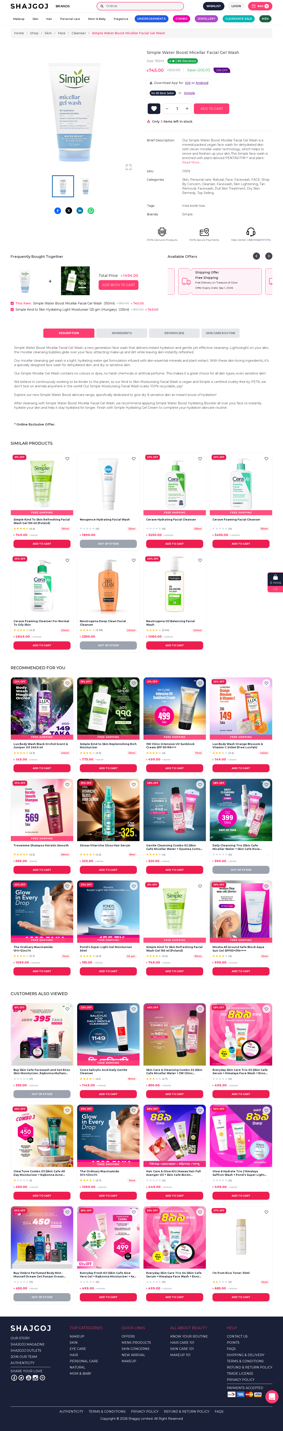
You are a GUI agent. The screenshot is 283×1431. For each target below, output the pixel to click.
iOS (188, 83)
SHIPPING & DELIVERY (245, 1355)
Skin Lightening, (247, 184)
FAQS (231, 1349)
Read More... (191, 162)
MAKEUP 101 (180, 1355)
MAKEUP (77, 1336)
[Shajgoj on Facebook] (14, 1377)
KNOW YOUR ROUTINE (189, 1336)
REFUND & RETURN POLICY (249, 1367)
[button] (74, 112)
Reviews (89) (174, 333)
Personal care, (201, 180)
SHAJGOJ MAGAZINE (28, 1344)
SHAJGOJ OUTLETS (26, 1351)
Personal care (70, 19)
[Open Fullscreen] (128, 166)
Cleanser (79, 33)
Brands (63, 6)
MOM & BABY (80, 1374)
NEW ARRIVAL (133, 1355)
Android (202, 83)
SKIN (74, 1343)
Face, (229, 180)
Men (265, 18)
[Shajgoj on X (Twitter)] (21, 1377)
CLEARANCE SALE (238, 18)
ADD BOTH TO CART (118, 285)
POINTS (233, 1343)
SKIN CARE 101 (182, 1349)
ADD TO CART (212, 109)
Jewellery (206, 18)
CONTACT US (237, 1336)
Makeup (18, 19)
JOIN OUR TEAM (24, 1357)
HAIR (74, 1355)
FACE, (256, 180)
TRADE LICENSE (240, 1374)
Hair (49, 19)
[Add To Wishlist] (154, 108)
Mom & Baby (97, 19)
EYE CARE (78, 1349)
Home (19, 33)
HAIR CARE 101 (182, 1343)
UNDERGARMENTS (151, 18)
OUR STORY (20, 1338)
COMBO (181, 18)
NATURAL (77, 1367)
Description (69, 333)
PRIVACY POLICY (240, 1380)
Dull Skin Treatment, (231, 188)
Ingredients (122, 333)
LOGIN (236, 6)
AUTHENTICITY (22, 1363)
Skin (35, 19)
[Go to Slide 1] (63, 186)
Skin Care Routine (220, 333)
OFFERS (128, 1336)
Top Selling (205, 193)
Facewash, (242, 180)
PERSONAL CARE (84, 1361)
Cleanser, (209, 184)
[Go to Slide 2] (86, 186)
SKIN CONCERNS (135, 1349)
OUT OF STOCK (108, 543)
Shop (34, 33)
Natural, (219, 180)
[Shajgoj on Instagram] (35, 1377)
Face (61, 33)
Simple (189, 93)
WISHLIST (214, 6)
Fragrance (121, 19)
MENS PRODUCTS (136, 1343)
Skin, (186, 180)
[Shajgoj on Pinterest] (42, 1377)
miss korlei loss (193, 206)
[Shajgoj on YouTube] (28, 1377)
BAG (262, 6)
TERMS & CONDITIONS (245, 1361)
